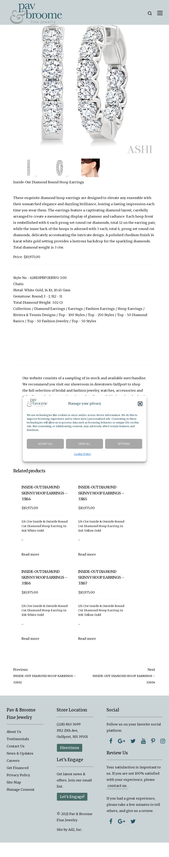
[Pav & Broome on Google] (121, 741)
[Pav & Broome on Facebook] (111, 741)
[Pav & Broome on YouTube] (143, 741)
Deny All (84, 444)
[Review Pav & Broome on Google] (121, 821)
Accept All (45, 444)
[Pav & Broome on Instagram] (163, 741)
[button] (140, 404)
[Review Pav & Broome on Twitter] (133, 821)
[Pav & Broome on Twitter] (133, 741)
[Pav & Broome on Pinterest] (153, 741)
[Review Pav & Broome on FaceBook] (111, 821)
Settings (124, 444)
